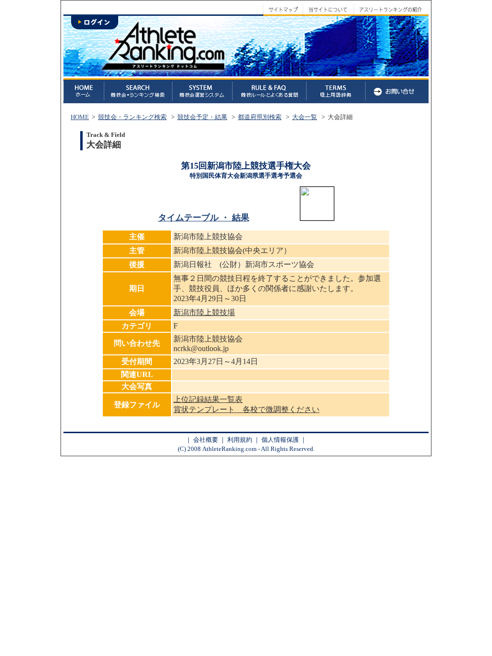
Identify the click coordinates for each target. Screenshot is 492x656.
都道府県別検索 (260, 117)
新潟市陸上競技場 (204, 312)
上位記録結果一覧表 (208, 399)
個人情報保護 (280, 439)
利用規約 (239, 439)
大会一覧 (304, 117)
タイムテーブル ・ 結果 (203, 217)
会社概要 (205, 439)
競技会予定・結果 (202, 117)
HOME (80, 117)
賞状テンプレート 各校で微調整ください (246, 409)
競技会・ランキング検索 (132, 117)
